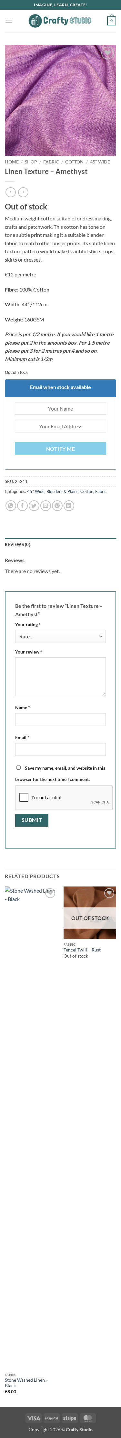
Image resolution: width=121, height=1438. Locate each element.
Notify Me (60, 449)
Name (22, 707)
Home (12, 161)
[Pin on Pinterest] (57, 505)
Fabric (51, 161)
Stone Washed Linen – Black (26, 1383)
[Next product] (10, 192)
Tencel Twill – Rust (82, 949)
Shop (31, 161)
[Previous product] (23, 192)
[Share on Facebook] (22, 505)
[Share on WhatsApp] (10, 505)
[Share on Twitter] (34, 505)
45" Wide (100, 161)
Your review (28, 651)
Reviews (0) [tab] (17, 544)
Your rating (28, 624)
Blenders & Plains (62, 491)
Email (22, 737)
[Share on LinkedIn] (69, 505)
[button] (9, 21)
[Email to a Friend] (45, 505)
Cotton (74, 161)
